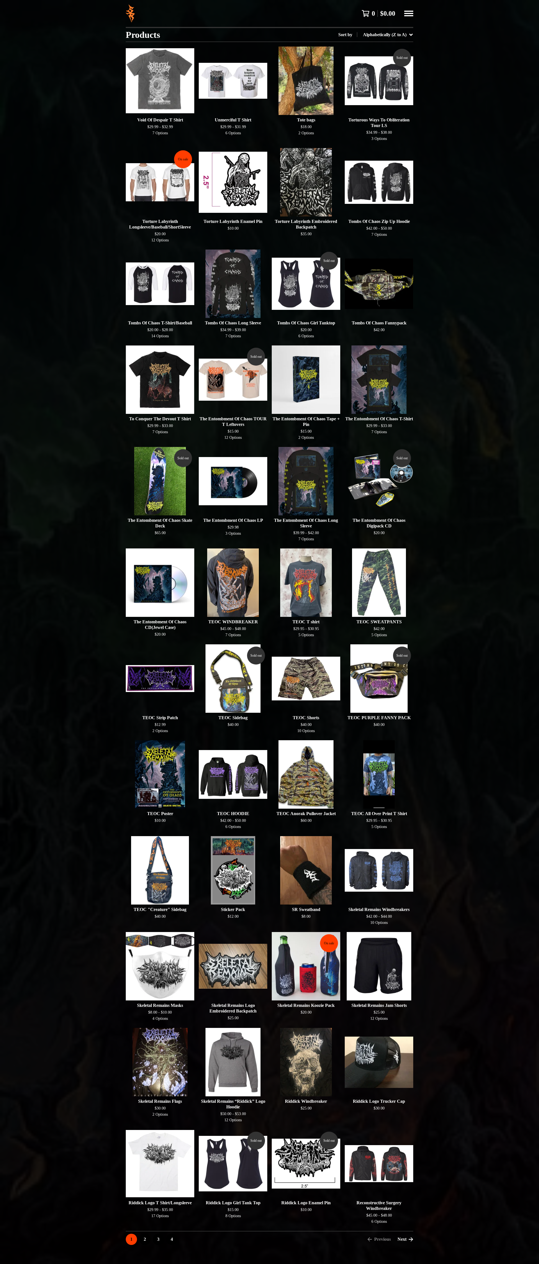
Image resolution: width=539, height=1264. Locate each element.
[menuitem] (375, 34)
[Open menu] (408, 13)
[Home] (130, 13)
